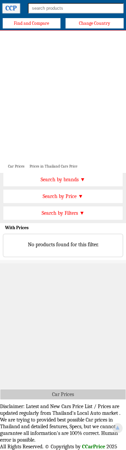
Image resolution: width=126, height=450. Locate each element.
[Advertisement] (63, 96)
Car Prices (63, 394)
